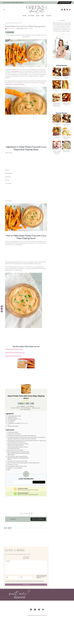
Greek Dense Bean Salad (57, 124)
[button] (23, 400)
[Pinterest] (67, 9)
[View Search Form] (4, 10)
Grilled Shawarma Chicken (66, 78)
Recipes (37, 15)
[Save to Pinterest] (2, 309)
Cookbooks (48, 15)
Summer (24, 15)
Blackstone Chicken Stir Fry (57, 91)
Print (20, 403)
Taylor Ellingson (11, 28)
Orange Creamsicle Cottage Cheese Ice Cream (66, 137)
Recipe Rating (26, 556)
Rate (32, 403)
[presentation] (56, 71)
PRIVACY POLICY (44, 615)
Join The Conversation (38, 519)
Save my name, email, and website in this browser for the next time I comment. (42, 576)
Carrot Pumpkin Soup (19, 84)
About (42, 15)
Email (21, 577)
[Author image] (5, 28)
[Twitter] (70, 9)
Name (7, 577)
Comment (8, 561)
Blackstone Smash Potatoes (57, 78)
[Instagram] (64, 9)
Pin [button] (27, 403)
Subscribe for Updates (64, 2)
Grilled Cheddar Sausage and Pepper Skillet (66, 104)
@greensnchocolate (25, 489)
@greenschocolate (33, 494)
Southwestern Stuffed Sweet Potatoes (14, 349)
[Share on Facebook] (24, 513)
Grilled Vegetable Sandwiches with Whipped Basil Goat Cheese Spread (57, 104)
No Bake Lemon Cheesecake (17, 2)
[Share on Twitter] (26, 513)
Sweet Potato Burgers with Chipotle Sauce (15, 352)
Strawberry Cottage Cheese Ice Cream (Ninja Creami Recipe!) (57, 152)
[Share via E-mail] (31, 513)
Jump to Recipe (10, 32)
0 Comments (30, 28)
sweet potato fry (16, 71)
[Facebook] (62, 9)
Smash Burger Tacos (66, 90)
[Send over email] (2, 311)
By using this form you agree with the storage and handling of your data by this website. (25, 581)
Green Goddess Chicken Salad (66, 151)
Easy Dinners (31, 15)
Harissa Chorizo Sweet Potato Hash (13, 356)
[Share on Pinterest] (29, 513)
